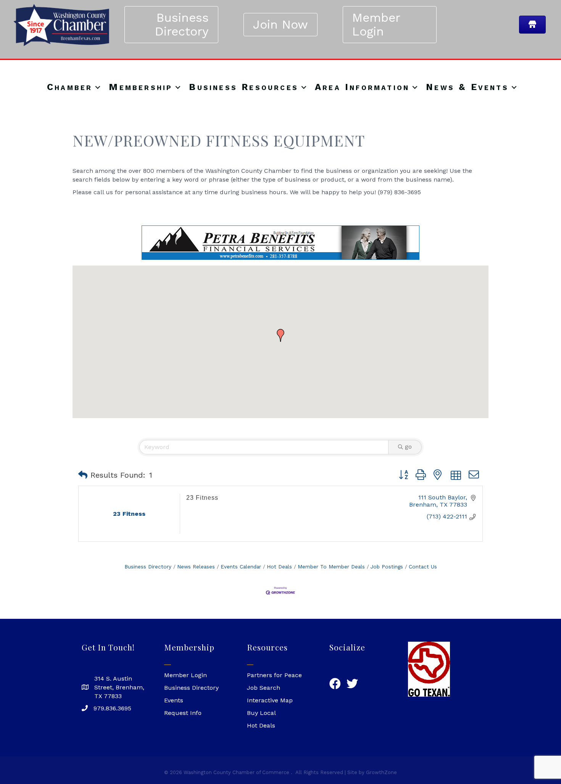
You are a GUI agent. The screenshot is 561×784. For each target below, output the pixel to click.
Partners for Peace (274, 675)
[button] (280, 335)
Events (173, 700)
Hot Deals (279, 567)
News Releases (196, 567)
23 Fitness (202, 498)
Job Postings (387, 567)
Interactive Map (270, 700)
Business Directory (147, 567)
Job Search (263, 688)
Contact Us (423, 567)
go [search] (408, 447)
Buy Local (261, 713)
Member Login (185, 675)
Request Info (183, 713)
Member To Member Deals (331, 567)
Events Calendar (241, 567)
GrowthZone (381, 773)
